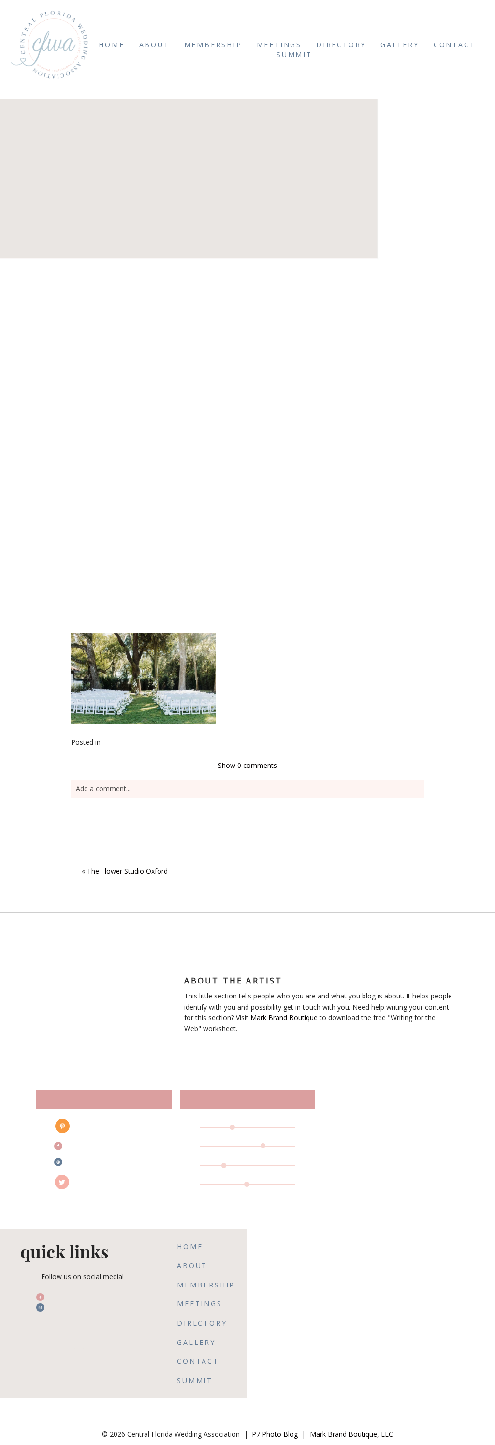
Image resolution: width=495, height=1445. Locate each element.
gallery (399, 44)
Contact (455, 44)
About (154, 44)
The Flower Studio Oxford (127, 871)
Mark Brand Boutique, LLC (351, 1434)
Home (111, 44)
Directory (341, 44)
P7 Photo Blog (275, 1434)
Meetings (279, 44)
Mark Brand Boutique (284, 1017)
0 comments (247, 765)
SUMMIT (294, 54)
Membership (213, 44)
